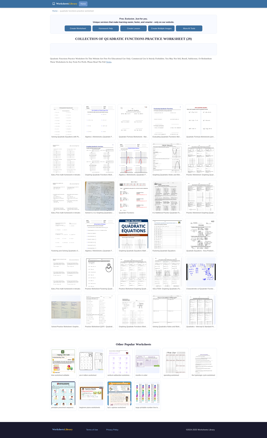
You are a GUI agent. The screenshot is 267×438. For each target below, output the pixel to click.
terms (108, 62)
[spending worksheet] (176, 364)
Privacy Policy (112, 430)
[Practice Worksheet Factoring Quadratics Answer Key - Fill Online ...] (99, 276)
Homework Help (106, 28)
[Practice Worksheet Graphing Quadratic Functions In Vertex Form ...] (201, 200)
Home (83, 4)
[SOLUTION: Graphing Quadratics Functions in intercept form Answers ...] (167, 275)
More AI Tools (189, 28)
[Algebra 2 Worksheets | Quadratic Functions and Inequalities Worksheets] (99, 238)
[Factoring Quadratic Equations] (167, 238)
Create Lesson (133, 28)
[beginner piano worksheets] (91, 393)
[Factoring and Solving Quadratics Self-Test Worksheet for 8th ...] (66, 238)
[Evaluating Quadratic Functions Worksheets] (167, 126)
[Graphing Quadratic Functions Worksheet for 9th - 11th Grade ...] (133, 314)
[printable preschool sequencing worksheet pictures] (63, 399)
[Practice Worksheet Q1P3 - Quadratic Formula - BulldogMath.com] (99, 314)
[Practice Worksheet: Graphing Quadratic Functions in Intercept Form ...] (201, 162)
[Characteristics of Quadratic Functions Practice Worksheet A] (201, 272)
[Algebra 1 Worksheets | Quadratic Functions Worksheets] (99, 124)
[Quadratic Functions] (133, 207)
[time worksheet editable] (63, 365)
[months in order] (148, 361)
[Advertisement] (133, 84)
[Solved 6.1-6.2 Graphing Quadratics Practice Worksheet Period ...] (99, 198)
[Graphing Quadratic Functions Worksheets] (99, 164)
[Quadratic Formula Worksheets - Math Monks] (133, 126)
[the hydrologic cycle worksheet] (204, 366)
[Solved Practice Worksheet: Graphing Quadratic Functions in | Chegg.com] (66, 310)
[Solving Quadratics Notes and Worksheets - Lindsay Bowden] (167, 314)
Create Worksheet (78, 28)
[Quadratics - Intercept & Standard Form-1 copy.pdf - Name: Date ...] (201, 311)
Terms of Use (92, 430)
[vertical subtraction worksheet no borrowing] (119, 364)
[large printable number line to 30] (148, 393)
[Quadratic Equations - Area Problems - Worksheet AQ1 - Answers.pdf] (201, 238)
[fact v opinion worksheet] (119, 398)
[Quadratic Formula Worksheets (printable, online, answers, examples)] (201, 126)
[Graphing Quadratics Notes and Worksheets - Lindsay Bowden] (167, 162)
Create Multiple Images (161, 28)
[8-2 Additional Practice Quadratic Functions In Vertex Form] (167, 200)
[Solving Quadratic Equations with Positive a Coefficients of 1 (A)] (66, 124)
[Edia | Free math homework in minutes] (66, 162)
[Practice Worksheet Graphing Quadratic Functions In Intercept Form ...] (133, 276)
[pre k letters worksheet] (91, 361)
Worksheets (62, 429)
